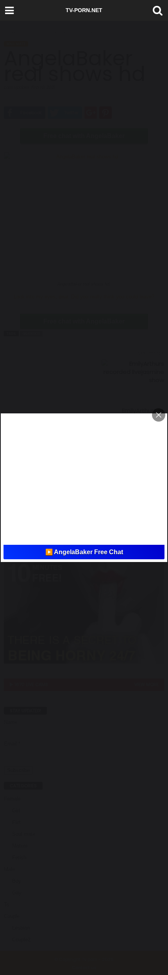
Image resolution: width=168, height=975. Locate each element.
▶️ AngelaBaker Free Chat (84, 552)
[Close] (158, 415)
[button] (155, 10)
